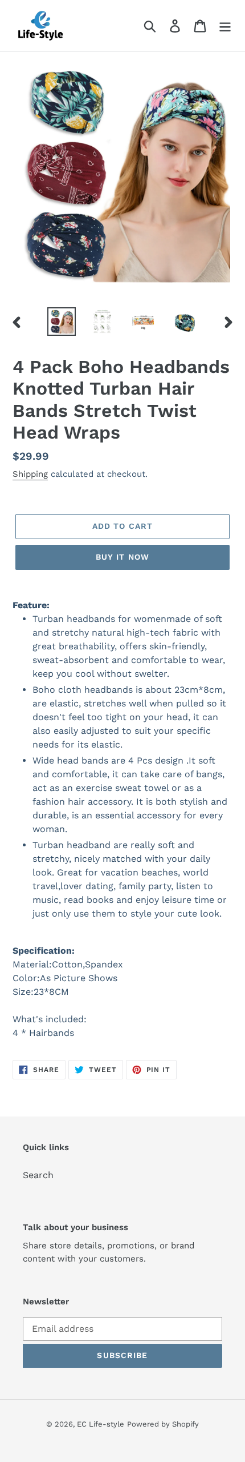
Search (38, 1175)
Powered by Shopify (163, 1424)
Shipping (30, 474)
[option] (61, 321)
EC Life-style (100, 1424)
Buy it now (122, 556)
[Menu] (225, 26)
